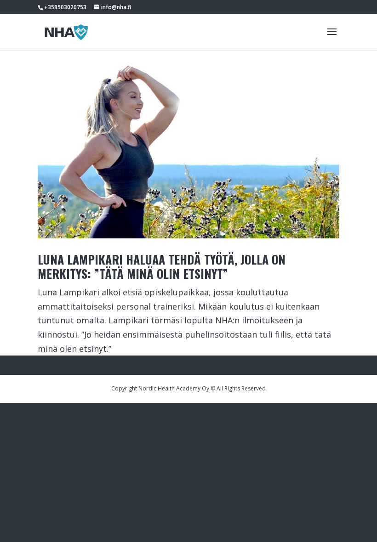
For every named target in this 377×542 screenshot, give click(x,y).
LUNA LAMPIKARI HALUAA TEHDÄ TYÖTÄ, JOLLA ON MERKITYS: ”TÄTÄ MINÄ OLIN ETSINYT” (162, 266)
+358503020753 (65, 7)
